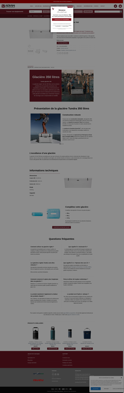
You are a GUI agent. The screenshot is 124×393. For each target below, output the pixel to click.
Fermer (70, 6)
